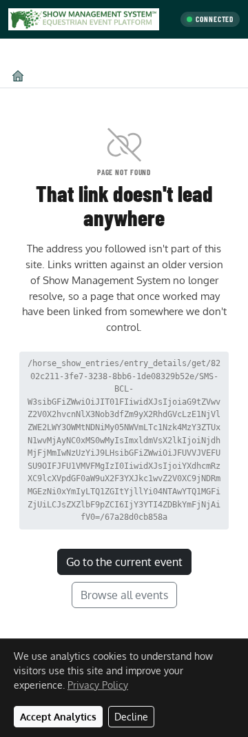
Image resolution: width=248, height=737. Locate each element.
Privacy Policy (98, 685)
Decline (131, 717)
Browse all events (124, 595)
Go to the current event (124, 562)
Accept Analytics (58, 717)
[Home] (18, 75)
